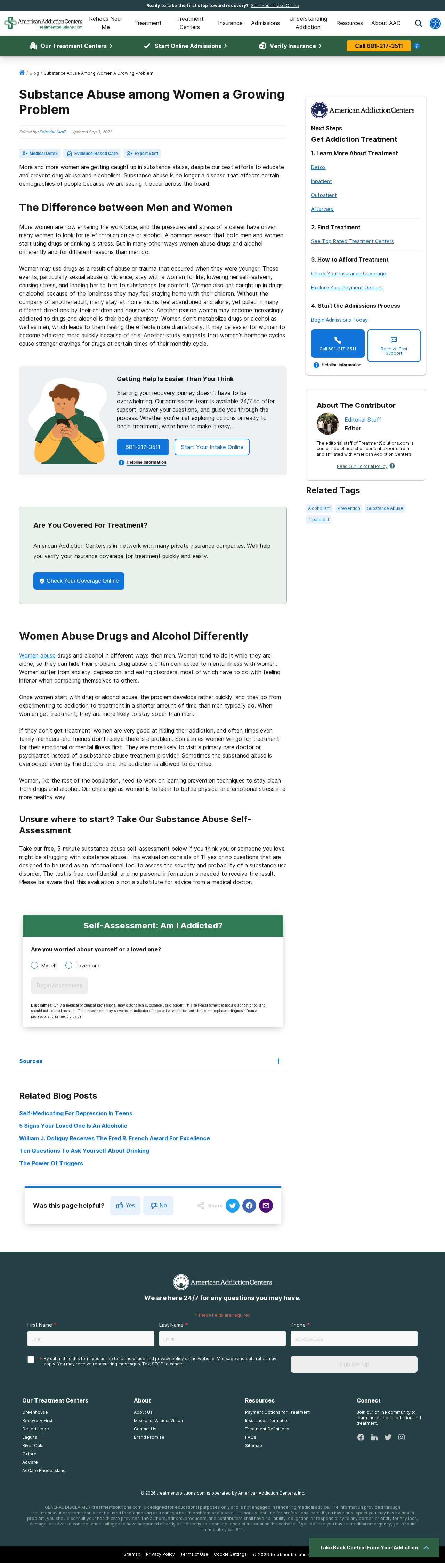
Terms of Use (194, 1554)
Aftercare (322, 209)
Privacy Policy (160, 1554)
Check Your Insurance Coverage (348, 273)
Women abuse (37, 655)
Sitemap (131, 1554)
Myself (49, 965)
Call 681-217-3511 (379, 45)
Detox (318, 167)
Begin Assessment (59, 986)
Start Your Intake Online (275, 5)
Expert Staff (146, 153)
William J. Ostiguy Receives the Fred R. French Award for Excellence (114, 1138)
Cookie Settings (230, 1554)
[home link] (22, 73)
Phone (298, 1325)
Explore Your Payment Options (347, 287)
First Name (39, 1325)
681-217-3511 (143, 447)
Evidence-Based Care (96, 153)
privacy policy (169, 1358)
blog (34, 73)
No (163, 1205)
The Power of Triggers (51, 1163)
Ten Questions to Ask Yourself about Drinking (84, 1150)
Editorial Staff (52, 131)
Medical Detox (44, 153)
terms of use (132, 1358)
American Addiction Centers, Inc (271, 1493)
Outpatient (324, 195)
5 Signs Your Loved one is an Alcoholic (73, 1125)
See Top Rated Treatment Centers (352, 241)
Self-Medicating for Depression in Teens (75, 1113)
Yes (130, 1205)
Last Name (171, 1325)
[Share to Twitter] (233, 1206)
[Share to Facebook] (249, 1206)
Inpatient (321, 181)
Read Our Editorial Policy (362, 466)
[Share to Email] (266, 1206)
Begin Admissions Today (339, 320)
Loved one (88, 965)
